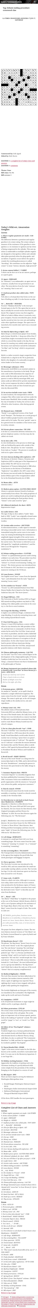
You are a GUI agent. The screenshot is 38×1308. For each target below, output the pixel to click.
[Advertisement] (19, 45)
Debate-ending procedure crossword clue (22, 1297)
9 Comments (22, 1306)
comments (14, 166)
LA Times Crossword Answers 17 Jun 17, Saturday (19, 19)
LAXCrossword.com (11, 1)
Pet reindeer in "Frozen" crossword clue (12, 1304)
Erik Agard (6, 1297)
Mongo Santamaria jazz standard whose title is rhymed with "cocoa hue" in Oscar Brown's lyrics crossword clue (18, 1301)
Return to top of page (8, 1103)
